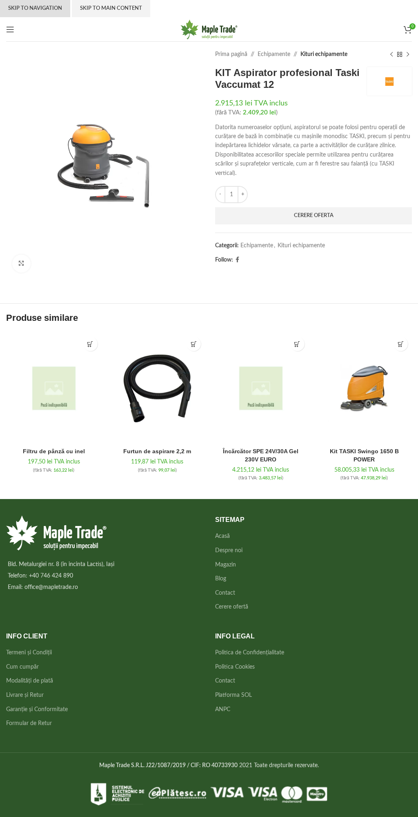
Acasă (222, 536)
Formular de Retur (29, 723)
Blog (220, 579)
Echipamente (274, 54)
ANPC (222, 709)
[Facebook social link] (237, 260)
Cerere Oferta (314, 215)
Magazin (225, 565)
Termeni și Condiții (29, 653)
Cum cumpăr (22, 667)
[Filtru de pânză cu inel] (54, 388)
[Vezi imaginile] (21, 264)
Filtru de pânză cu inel (54, 451)
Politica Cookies (235, 667)
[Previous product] (391, 54)
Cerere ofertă (231, 607)
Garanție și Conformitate (37, 709)
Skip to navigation (35, 8)
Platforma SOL (233, 695)
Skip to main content (111, 8)
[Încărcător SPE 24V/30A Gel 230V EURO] (261, 388)
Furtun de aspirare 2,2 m (157, 451)
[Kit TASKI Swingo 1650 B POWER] (364, 388)
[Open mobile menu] (10, 29)
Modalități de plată (29, 681)
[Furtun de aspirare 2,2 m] (157, 388)
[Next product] (408, 54)
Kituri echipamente (323, 54)
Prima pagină (231, 54)
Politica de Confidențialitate (249, 653)
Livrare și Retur (25, 695)
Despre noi (228, 550)
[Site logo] (209, 29)
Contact (225, 593)
